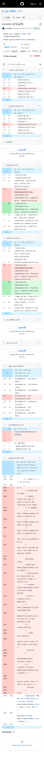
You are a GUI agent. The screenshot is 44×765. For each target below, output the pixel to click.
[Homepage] (22, 4)
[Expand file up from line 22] (6, 171)
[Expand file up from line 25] (6, 244)
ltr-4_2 (27, 44)
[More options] (39, 70)
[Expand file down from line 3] (6, 451)
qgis (7, 11)
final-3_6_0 (25, 48)
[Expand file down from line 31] (6, 313)
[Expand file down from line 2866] (8, 727)
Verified (36, 28)
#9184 (23, 34)
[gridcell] (22, 75)
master (7, 47)
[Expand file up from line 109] (7, 373)
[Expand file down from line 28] (6, 232)
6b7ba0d (14, 51)
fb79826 (23, 51)
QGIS (13, 11)
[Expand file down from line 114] (7, 418)
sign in (19, 745)
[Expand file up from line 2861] (8, 468)
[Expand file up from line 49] (6, 75)
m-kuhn (8, 28)
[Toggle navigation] (3, 3)
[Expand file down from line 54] (6, 99)
